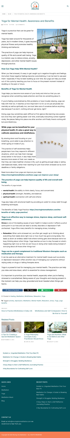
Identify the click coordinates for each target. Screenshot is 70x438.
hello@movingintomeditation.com (19, 421)
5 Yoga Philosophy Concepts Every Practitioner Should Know (33, 337)
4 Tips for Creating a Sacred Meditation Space (11, 336)
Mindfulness (29, 296)
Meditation (20, 296)
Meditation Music (7, 397)
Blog (9, 14)
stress (52, 301)
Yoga (12, 24)
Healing (13, 296)
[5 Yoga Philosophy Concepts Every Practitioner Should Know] (34, 327)
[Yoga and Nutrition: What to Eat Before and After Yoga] (57, 327)
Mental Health (36, 301)
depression (18, 301)
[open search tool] (68, 6)
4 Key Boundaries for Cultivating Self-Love (17, 368)
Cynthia (5, 24)
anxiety (11, 301)
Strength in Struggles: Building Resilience (17, 361)
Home (3, 14)
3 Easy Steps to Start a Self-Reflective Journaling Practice (23, 365)
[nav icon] (2, 6)
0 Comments (21, 24)
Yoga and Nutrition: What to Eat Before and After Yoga (56, 337)
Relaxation (37, 296)
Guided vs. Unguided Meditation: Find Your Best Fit (20, 353)
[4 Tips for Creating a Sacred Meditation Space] (11, 327)
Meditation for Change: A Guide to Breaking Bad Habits (22, 357)
